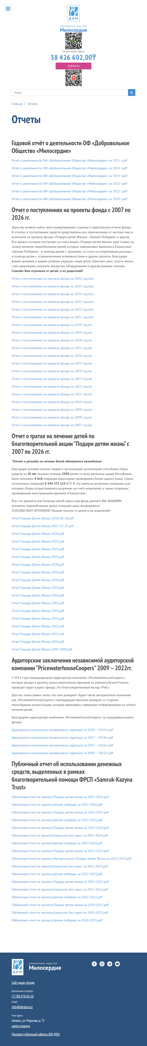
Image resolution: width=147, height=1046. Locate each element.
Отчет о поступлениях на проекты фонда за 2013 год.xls (52, 379)
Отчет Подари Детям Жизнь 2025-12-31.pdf (43, 526)
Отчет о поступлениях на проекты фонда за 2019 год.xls (52, 332)
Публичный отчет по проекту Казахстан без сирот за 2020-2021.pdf (60, 912)
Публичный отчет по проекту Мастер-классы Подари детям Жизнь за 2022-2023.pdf (71, 858)
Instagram (102, 963)
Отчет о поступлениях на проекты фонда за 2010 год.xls (52, 402)
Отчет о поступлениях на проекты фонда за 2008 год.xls (52, 417)
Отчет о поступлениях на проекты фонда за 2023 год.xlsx (53, 302)
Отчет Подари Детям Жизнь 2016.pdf (38, 595)
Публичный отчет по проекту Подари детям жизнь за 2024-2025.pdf (60, 812)
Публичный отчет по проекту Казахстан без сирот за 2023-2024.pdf (60, 835)
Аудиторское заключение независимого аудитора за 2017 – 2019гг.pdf (62, 737)
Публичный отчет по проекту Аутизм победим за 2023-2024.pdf (57, 843)
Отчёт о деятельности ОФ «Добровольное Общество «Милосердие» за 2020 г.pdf (69, 199)
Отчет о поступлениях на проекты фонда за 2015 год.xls (52, 363)
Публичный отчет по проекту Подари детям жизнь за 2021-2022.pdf (60, 882)
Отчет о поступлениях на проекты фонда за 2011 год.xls (52, 394)
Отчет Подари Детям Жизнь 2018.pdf (38, 580)
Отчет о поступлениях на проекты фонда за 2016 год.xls (52, 356)
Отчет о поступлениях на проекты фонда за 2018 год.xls (52, 340)
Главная (17, 104)
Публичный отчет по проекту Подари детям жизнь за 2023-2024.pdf (60, 828)
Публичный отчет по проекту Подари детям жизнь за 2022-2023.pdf (60, 851)
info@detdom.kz (22, 1007)
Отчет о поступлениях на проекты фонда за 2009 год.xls (52, 410)
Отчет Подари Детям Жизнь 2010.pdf (38, 642)
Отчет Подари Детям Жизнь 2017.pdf (38, 588)
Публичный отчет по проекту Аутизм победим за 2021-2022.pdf (57, 897)
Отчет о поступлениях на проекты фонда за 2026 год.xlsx (53, 278)
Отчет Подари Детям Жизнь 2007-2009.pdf (42, 649)
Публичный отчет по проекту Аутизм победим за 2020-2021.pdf (57, 920)
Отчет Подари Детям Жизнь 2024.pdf (38, 534)
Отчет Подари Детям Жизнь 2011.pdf (38, 634)
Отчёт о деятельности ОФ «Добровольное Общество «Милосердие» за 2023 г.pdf (69, 176)
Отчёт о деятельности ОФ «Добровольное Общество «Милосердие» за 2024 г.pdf (69, 168)
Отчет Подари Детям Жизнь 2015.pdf (38, 603)
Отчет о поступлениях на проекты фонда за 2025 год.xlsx (53, 286)
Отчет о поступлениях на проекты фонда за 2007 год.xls (52, 425)
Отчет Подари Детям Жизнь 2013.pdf (38, 618)
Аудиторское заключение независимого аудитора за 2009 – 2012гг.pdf (62, 753)
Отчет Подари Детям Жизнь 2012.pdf (38, 626)
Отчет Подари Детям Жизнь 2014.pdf (38, 611)
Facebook (94, 963)
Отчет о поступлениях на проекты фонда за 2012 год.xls (52, 386)
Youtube (117, 963)
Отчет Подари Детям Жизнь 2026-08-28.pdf (43, 518)
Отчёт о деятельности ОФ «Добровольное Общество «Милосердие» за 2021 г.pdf (69, 191)
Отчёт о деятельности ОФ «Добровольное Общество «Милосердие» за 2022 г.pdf (69, 183)
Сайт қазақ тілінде (23, 982)
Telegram (109, 963)
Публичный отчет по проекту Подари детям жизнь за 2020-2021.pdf (60, 905)
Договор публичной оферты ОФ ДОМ (36, 1034)
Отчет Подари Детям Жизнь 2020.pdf (38, 564)
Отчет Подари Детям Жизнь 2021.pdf (38, 557)
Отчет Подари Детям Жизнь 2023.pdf (38, 541)
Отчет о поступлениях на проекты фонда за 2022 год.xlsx (53, 309)
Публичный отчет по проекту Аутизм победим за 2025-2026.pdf (57, 805)
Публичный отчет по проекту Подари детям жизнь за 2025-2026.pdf (60, 797)
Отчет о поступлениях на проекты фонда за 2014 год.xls (52, 371)
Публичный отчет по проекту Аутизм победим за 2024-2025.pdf (57, 820)
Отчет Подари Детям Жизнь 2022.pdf (38, 549)
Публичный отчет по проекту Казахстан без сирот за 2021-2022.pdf (60, 889)
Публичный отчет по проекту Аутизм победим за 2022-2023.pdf (57, 874)
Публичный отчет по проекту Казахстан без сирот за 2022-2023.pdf (60, 866)
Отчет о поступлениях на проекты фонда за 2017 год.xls (52, 348)
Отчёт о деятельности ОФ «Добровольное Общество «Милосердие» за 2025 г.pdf (69, 160)
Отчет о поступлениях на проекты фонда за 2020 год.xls (52, 325)
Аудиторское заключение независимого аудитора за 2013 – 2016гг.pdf (62, 745)
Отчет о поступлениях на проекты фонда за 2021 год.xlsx (53, 317)
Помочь (73, 66)
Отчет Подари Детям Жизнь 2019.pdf (38, 572)
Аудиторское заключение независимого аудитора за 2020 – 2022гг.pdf (62, 730)
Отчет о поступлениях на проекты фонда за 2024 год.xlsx (53, 294)
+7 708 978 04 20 (23, 996)
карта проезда (21, 1026)
